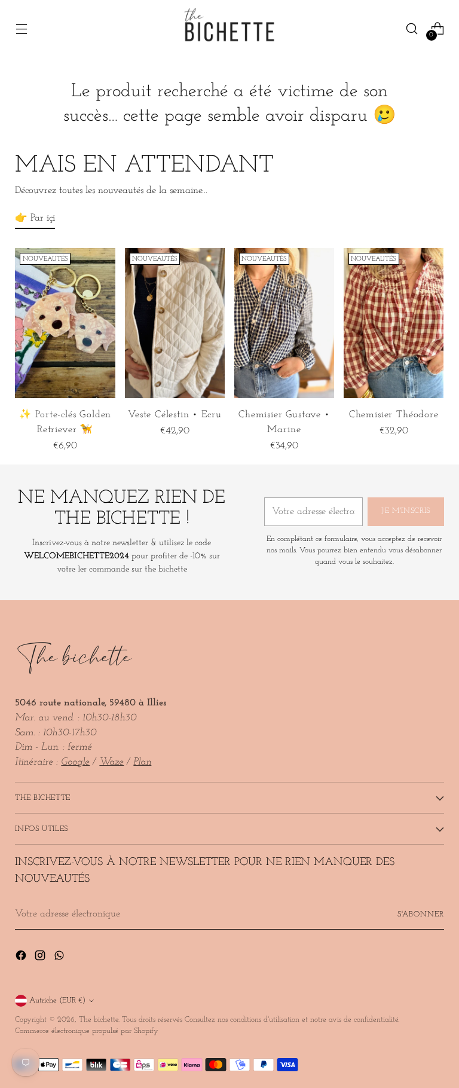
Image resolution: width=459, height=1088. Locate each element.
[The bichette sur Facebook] (22, 958)
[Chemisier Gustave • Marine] (284, 323)
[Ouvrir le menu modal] (21, 29)
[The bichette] (229, 29)
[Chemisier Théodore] (393, 323)
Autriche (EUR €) (57, 1000)
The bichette (98, 1019)
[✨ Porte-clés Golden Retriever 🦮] (65, 323)
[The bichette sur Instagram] (41, 958)
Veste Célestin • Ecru (174, 415)
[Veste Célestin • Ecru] (175, 323)
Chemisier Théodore (394, 415)
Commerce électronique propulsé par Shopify (86, 1031)
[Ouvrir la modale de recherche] (412, 29)
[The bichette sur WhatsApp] (60, 958)
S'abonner (420, 914)
